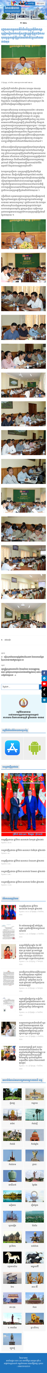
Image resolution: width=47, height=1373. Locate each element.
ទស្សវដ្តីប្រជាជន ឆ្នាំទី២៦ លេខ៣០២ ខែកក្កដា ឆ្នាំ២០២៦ (22, 840)
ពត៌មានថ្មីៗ (8, 640)
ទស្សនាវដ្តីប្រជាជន (10, 767)
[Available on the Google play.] (35, 748)
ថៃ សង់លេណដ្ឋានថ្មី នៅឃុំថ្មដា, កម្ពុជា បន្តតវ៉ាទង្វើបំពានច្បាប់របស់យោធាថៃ (32, 928)
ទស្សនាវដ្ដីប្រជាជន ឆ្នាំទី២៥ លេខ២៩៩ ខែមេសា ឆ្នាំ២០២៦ (23, 871)
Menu (25, 23)
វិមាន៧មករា (12, 8)
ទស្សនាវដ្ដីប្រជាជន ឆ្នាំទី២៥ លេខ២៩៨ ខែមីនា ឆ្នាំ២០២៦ (22, 882)
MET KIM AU (29, 82)
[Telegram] (44, 678)
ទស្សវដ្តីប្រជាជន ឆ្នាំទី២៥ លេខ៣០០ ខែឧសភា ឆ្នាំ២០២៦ (22, 861)
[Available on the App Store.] (12, 748)
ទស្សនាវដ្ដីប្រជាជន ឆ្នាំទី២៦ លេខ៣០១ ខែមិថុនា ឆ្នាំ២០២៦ (23, 850)
